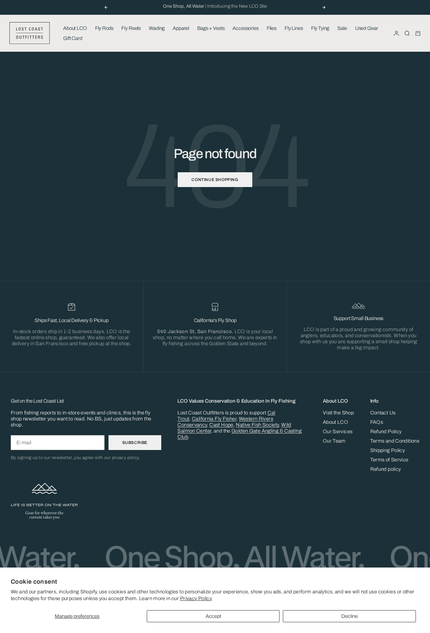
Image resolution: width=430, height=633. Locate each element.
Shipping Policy (387, 450)
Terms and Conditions (395, 441)
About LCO (75, 28)
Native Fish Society (257, 424)
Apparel (181, 28)
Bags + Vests (210, 28)
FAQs (376, 422)
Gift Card (72, 38)
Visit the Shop (338, 412)
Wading (157, 28)
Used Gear (366, 28)
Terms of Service (389, 459)
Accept (213, 616)
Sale (342, 28)
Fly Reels (131, 28)
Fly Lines (294, 28)
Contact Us (383, 412)
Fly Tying (320, 28)
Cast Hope (221, 424)
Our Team (334, 441)
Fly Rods (104, 28)
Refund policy (385, 469)
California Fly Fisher (214, 418)
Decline (349, 616)
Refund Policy (386, 431)
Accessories (245, 28)
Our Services (338, 431)
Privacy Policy (196, 598)
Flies (271, 28)
